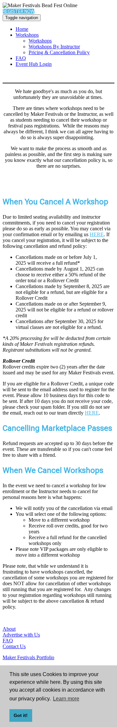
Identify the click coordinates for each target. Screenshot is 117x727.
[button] (18, 11)
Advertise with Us (21, 634)
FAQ (21, 58)
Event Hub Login (34, 64)
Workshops (27, 35)
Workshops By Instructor (54, 46)
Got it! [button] (21, 715)
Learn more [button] (66, 698)
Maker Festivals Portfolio (28, 657)
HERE (97, 234)
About (9, 629)
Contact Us (14, 646)
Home (22, 29)
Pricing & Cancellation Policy (59, 52)
